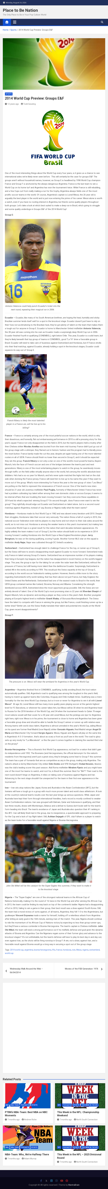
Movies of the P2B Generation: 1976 (81, 968)
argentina (28, 950)
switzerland (94, 950)
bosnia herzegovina (42, 950)
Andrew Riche (30, 1119)
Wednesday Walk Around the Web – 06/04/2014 (26, 970)
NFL (59, 1105)
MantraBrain (73, 1185)
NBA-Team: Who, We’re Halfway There (27, 1154)
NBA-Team (15, 1105)
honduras (67, 950)
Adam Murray (30, 1158)
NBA (7, 1105)
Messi (79, 950)
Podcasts (25, 1105)
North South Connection (87, 1119)
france (59, 950)
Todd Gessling (29, 104)
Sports (9, 94)
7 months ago (13, 1119)
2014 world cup (17, 950)
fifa (53, 950)
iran (74, 950)
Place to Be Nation (20, 10)
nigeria (85, 950)
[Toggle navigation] (14, 22)
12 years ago (13, 104)
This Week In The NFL (89, 1105)
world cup (9, 953)
